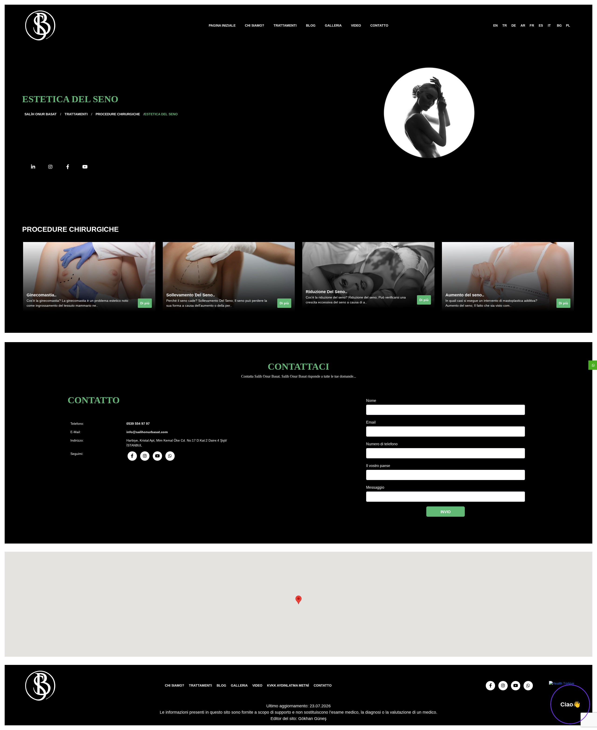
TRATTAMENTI (285, 25)
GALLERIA (333, 25)
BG (559, 25)
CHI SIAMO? (254, 25)
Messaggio (375, 487)
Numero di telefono (382, 444)
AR (523, 25)
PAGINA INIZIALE (222, 25)
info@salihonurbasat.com (147, 432)
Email (371, 422)
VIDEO (356, 25)
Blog (311, 25)
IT (549, 25)
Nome (371, 401)
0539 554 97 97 (138, 423)
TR (504, 25)
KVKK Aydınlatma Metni (288, 685)
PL (568, 25)
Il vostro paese (378, 466)
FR (532, 25)
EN (495, 25)
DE (513, 25)
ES (541, 25)
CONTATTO (379, 25)
